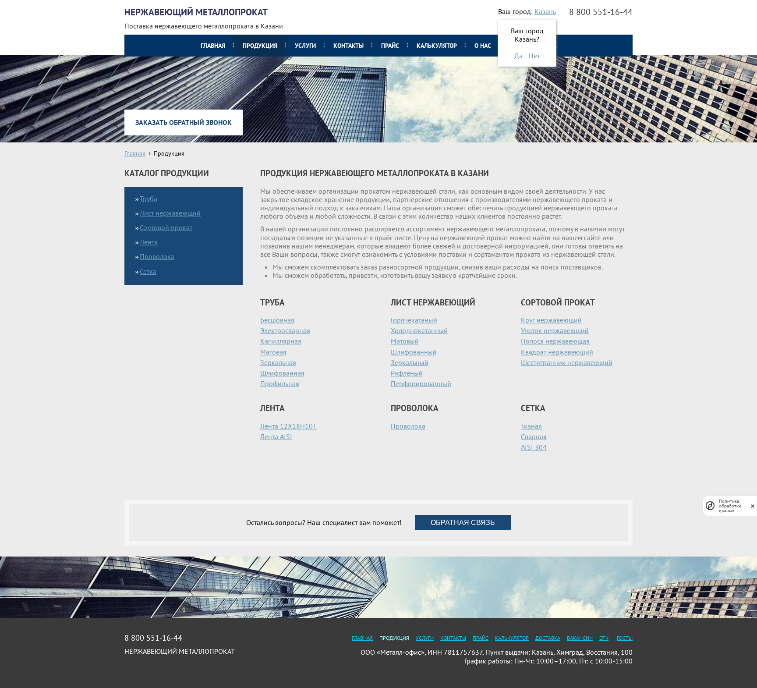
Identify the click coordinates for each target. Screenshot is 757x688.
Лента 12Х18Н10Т (288, 426)
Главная (213, 46)
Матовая (273, 352)
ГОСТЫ (625, 638)
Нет (534, 55)
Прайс (390, 46)
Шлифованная (282, 373)
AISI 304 (534, 447)
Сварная (534, 436)
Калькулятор (437, 46)
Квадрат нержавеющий (557, 352)
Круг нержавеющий (551, 320)
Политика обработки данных (730, 506)
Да (518, 55)
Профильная (279, 383)
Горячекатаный (414, 320)
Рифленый (407, 373)
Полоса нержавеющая (555, 341)
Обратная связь (463, 522)
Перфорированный (421, 383)
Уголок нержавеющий (555, 330)
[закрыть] (752, 506)
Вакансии (580, 638)
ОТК (603, 638)
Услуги (305, 46)
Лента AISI (276, 436)
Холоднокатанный (419, 330)
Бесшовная (277, 320)
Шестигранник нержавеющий (566, 362)
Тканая (531, 426)
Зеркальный (409, 362)
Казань (545, 11)
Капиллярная (280, 341)
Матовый (405, 341)
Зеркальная (278, 362)
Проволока (408, 426)
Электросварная (285, 330)
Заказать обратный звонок (183, 122)
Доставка (547, 638)
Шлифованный (414, 352)
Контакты (348, 46)
